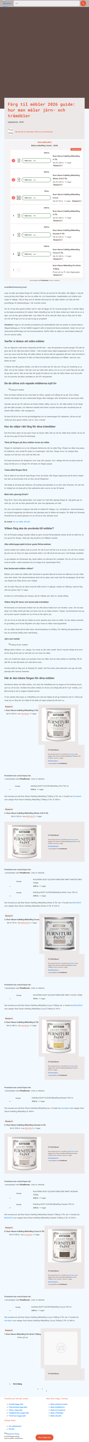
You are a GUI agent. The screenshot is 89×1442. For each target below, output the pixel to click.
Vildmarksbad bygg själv (18, 1407)
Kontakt (11, 1429)
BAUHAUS (30, 816)
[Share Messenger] (51, 1390)
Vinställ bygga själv (16, 1404)
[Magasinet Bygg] (8, 3)
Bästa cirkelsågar (57, 1413)
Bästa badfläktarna (58, 1407)
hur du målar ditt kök (21, 522)
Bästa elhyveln (56, 1416)
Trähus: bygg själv (15, 1410)
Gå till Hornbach (53, 761)
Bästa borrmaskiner (58, 1410)
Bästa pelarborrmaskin (59, 1404)
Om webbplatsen (15, 1426)
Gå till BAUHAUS (53, 846)
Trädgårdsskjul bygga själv (19, 1413)
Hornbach (25, 714)
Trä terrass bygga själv (17, 1416)
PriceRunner (44, 280)
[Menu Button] (83, 3)
